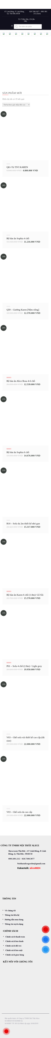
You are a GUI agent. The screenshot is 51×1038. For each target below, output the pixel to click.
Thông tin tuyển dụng (14, 924)
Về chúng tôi (10, 910)
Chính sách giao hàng (14, 955)
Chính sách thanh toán (15, 937)
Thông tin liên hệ (12, 915)
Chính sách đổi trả (13, 946)
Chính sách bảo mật (14, 950)
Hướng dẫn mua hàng (14, 919)
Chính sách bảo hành (14, 941)
